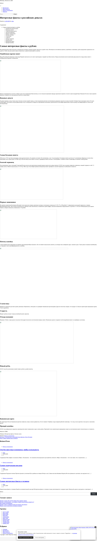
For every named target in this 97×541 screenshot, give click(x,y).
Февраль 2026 (6, 519)
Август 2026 (6, 511)
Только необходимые (39, 537)
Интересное (6, 7)
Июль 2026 (5, 513)
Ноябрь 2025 (6, 523)
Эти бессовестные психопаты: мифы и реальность (19, 450)
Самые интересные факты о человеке (14, 481)
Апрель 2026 (6, 517)
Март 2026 (5, 518)
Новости (5, 11)
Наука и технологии (8, 10)
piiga (13, 21)
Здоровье (5, 529)
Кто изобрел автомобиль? (6, 503)
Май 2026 (5, 515)
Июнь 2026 (5, 514)
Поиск (1, 491)
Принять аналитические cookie (25, 537)
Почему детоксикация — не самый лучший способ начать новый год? (17, 502)
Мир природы (6, 9)
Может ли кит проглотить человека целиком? (11, 505)
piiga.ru (1, 3)
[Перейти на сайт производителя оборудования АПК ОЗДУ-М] (83, 533)
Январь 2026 (6, 520)
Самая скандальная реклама (11, 465)
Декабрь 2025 (6, 522)
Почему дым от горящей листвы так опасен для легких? (13, 504)
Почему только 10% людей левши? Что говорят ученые (13, 500)
